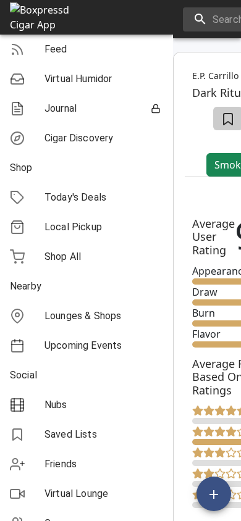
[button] (86, 49)
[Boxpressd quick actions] (214, 494)
